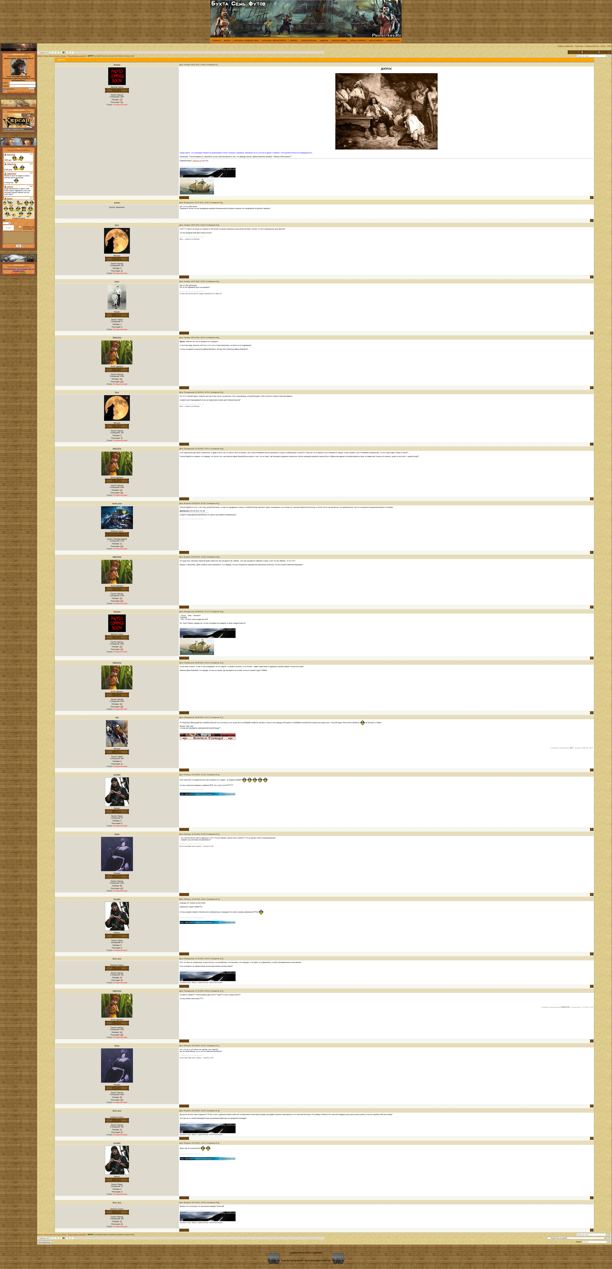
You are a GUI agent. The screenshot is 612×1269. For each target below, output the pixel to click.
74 (219, 899)
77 (218, 1045)
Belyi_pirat (117, 958)
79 (218, 1143)
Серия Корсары (309, 40)
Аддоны (324, 40)
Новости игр (393, 40)
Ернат (117, 281)
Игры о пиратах (358, 40)
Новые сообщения (565, 46)
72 (218, 774)
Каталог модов (339, 40)
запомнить (10, 89)
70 (222, 663)
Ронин (116, 834)
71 (222, 717)
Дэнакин (117, 65)
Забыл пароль (12, 92)
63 (218, 281)
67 (218, 503)
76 (222, 991)
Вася (117, 225)
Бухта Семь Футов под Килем (55, 56)
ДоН (117, 717)
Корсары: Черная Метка (274, 40)
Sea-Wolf (116, 774)
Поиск (603, 46)
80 (218, 1202)
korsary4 (14, 273)
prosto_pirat (117, 503)
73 (219, 834)
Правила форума (592, 46)
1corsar (117, 202)
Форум (227, 40)
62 (218, 225)
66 (222, 449)
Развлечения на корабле (77, 56)
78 (218, 1111)
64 (218, 337)
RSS (609, 46)
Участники (579, 46)
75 (222, 958)
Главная (216, 40)
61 (222, 202)
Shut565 (22, 273)
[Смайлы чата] (18, 218)
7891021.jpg (197, 161)
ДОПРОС (91, 56)
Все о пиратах (376, 40)
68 (218, 557)
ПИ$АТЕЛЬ (117, 337)
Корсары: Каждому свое (246, 40)
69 (222, 611)
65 (222, 392)
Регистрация (25, 92)
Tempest (294, 40)
